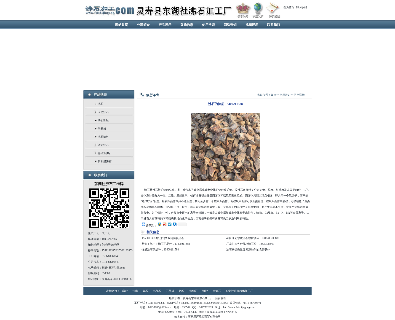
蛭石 (145, 291)
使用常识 (208, 25)
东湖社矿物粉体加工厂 (239, 291)
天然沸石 (103, 112)
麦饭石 (217, 291)
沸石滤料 (103, 136)
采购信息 (186, 25)
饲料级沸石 (105, 161)
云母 (135, 291)
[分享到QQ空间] (159, 224)
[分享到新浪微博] (164, 224)
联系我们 (273, 25)
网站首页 (121, 25)
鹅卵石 (193, 291)
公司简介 (143, 25)
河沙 (205, 291)
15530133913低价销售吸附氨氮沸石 (163, 238)
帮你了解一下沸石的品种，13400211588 (166, 243)
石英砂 (170, 291)
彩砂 (125, 291)
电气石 (157, 291)
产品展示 (165, 25)
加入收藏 (301, 7)
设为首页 (288, 7)
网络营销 (230, 25)
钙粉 (181, 291)
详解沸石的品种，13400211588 (160, 249)
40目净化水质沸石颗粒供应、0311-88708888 (252, 238)
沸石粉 (102, 128)
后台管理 (220, 298)
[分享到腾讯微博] (169, 224)
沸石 (100, 103)
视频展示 (252, 25)
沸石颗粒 (103, 120)
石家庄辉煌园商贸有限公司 (204, 316)
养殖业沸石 (105, 153)
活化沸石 (103, 145)
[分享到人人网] (174, 224)
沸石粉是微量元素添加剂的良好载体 (248, 249)
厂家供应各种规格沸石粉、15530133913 (250, 243)
